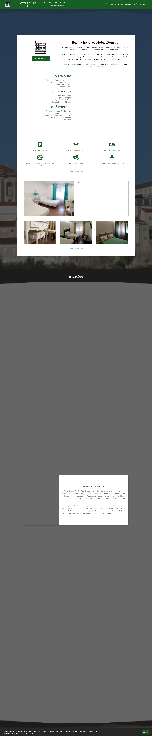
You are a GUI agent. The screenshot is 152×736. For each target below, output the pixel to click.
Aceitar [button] (145, 732)
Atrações (119, 4)
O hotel (109, 4)
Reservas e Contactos (135, 4)
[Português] (148, 4)
